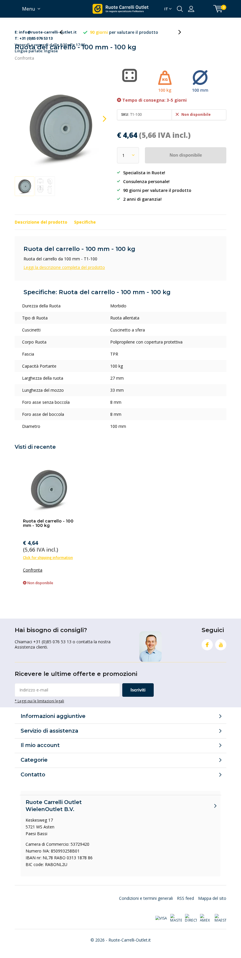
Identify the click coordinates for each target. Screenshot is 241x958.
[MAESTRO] (220, 918)
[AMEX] (206, 918)
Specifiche (85, 222)
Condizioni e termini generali (146, 898)
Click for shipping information (48, 557)
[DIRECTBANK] (191, 918)
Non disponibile (186, 155)
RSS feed (185, 898)
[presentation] (64, 32)
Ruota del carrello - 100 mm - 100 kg (48, 523)
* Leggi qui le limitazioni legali (39, 701)
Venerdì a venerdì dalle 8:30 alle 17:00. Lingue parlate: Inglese (50, 32)
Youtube (220, 644)
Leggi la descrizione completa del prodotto (64, 267)
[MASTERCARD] (176, 918)
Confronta (24, 58)
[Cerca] (180, 9)
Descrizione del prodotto (41, 222)
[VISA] (161, 918)
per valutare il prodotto (124, 32)
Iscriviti (137, 689)
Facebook (207, 644)
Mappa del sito (212, 898)
